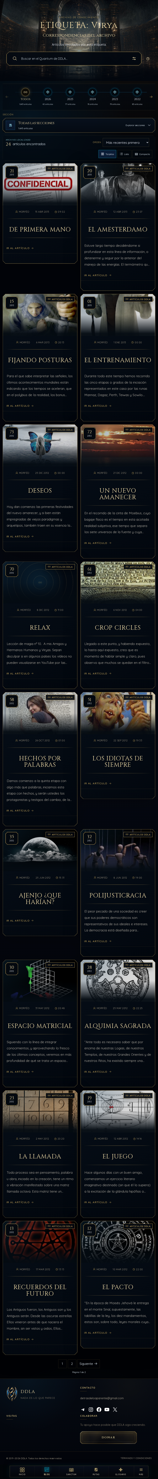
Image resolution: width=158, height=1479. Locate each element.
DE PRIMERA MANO (40, 229)
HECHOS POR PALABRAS (40, 762)
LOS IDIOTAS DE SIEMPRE (117, 762)
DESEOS (40, 491)
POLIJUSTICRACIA (117, 895)
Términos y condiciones (136, 1458)
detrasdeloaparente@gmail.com (102, 1398)
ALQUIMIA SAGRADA (118, 1026)
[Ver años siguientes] (151, 97)
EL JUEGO (118, 1156)
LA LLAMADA (40, 1156)
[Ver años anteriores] (6, 97)
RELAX (40, 628)
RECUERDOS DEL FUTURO (40, 1290)
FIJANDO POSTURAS (40, 360)
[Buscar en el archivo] (15, 58)
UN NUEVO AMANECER (117, 494)
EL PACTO (118, 1287)
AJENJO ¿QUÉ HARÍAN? (40, 899)
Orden (97, 142)
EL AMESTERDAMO (118, 229)
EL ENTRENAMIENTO (117, 360)
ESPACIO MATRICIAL (40, 1026)
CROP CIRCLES (118, 628)
